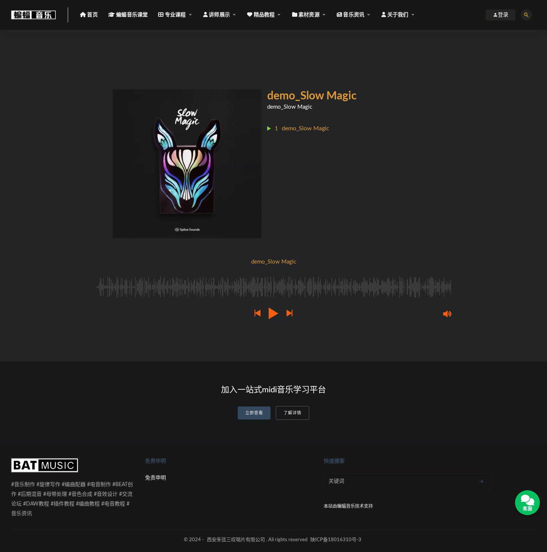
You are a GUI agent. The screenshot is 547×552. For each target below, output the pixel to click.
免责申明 (155, 478)
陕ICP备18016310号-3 (335, 539)
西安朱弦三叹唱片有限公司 (236, 539)
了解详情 (292, 413)
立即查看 (254, 413)
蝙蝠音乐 (346, 506)
